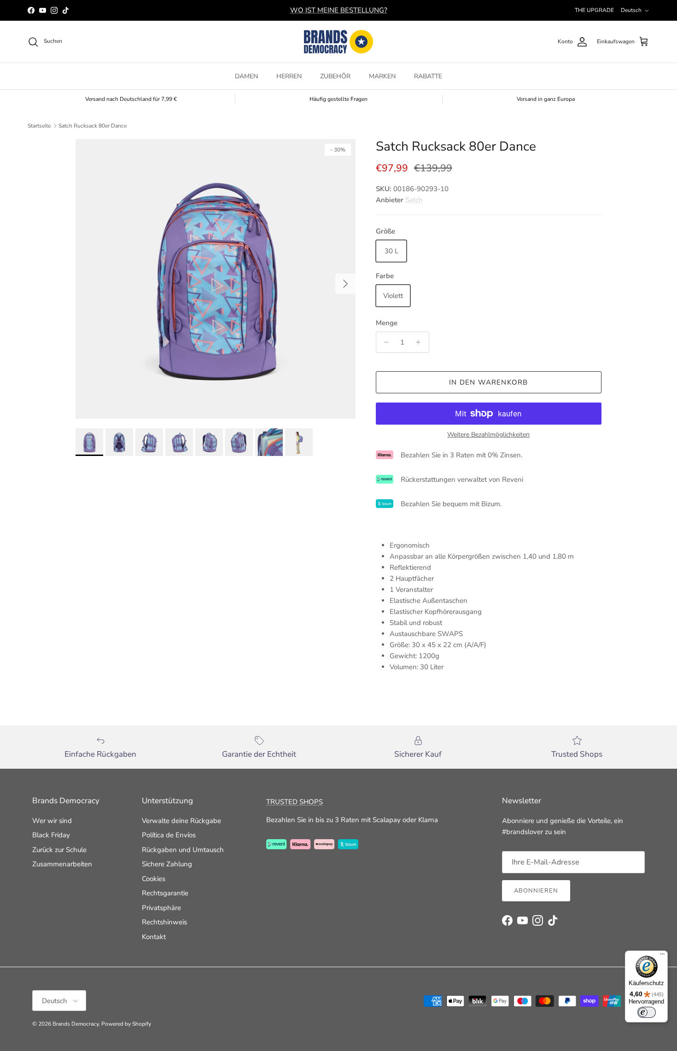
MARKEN (382, 76)
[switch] (646, 1012)
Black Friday (51, 835)
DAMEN (246, 76)
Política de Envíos (169, 835)
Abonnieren (536, 891)
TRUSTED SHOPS (294, 801)
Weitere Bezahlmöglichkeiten (488, 435)
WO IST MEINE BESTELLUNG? (338, 10)
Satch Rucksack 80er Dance (92, 125)
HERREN (289, 76)
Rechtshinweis (164, 922)
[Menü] (662, 956)
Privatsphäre (161, 907)
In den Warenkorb (488, 382)
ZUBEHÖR (335, 76)
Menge (386, 322)
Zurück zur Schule (59, 849)
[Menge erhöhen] (421, 342)
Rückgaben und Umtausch (183, 849)
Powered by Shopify (126, 1024)
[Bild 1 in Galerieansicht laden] (216, 279)
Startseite (39, 125)
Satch (414, 199)
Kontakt (154, 936)
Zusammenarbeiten (62, 864)
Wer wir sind (52, 820)
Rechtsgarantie (165, 893)
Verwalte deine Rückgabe (181, 820)
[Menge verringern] (384, 342)
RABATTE (428, 76)
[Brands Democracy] (338, 41)
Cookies (153, 878)
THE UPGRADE (594, 10)
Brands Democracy (76, 1024)
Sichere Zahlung (167, 864)
